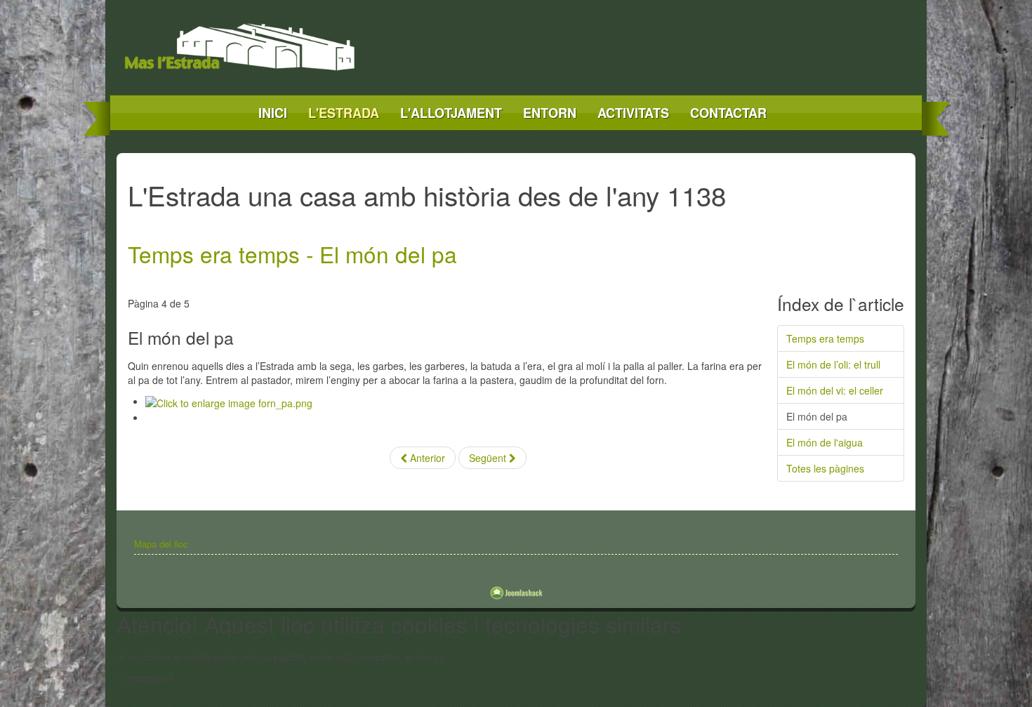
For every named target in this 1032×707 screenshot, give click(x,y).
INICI (272, 113)
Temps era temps (825, 338)
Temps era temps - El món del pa (292, 254)
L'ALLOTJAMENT (451, 113)
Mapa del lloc (161, 543)
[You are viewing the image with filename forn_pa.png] (228, 401)
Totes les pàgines (825, 468)
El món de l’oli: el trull (833, 364)
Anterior (426, 458)
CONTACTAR (728, 113)
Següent (489, 458)
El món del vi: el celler (834, 390)
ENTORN (549, 113)
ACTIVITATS (633, 113)
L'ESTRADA (343, 113)
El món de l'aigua (824, 442)
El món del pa (816, 416)
